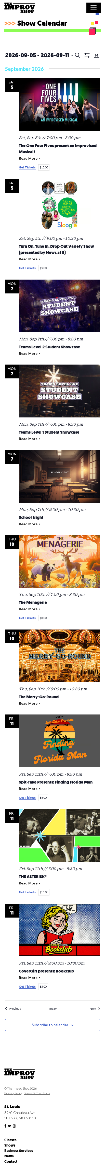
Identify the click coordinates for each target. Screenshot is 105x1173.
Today (52, 1008)
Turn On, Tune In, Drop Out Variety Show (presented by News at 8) (56, 249)
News (9, 1156)
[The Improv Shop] (19, 8)
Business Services (18, 1150)
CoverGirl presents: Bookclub (46, 971)
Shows (9, 1145)
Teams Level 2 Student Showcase (49, 347)
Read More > (29, 158)
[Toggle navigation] (93, 8)
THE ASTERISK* (33, 877)
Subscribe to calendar (50, 1025)
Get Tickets (27, 167)
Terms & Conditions (37, 1093)
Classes (10, 1140)
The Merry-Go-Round (39, 697)
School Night (31, 517)
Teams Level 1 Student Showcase (49, 432)
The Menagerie (33, 602)
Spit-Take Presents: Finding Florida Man (56, 782)
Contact (10, 1161)
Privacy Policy (13, 1093)
